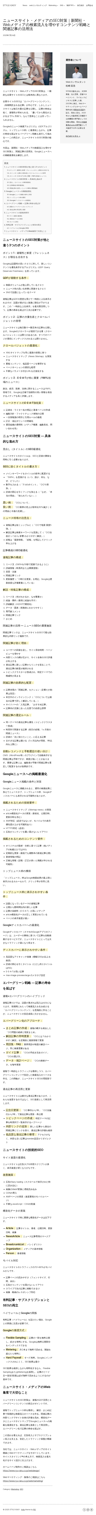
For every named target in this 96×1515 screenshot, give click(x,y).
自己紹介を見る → (73, 136)
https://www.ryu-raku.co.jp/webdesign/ (21, 1470)
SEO (21, 1489)
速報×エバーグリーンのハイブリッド (21, 207)
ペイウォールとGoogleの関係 (19, 228)
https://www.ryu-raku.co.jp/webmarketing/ (23, 1481)
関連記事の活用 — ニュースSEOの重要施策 (23, 188)
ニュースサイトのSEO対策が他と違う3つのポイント (26, 167)
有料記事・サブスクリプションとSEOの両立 (23, 225)
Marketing (15, 1489)
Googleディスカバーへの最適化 (20, 200)
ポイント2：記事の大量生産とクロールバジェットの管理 (28, 173)
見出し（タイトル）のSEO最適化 (20, 182)
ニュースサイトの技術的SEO (17, 213)
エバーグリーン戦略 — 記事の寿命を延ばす (23, 203)
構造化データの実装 (16, 219)
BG (34, 1509)
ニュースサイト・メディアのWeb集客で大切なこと (26, 231)
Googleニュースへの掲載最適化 (18, 191)
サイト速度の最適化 (15, 216)
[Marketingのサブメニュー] (57, 5)
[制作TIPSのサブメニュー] (74, 5)
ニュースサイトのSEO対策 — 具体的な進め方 (24, 179)
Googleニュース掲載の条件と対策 (20, 194)
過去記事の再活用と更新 (17, 209)
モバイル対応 (14, 222)
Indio (23, 1509)
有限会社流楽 (78, 110)
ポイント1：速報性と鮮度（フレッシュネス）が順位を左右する (29, 170)
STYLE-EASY (9, 5)
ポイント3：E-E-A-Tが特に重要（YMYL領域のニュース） (28, 176)
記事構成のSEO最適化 (17, 185)
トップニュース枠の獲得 (17, 197)
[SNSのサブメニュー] (64, 5)
